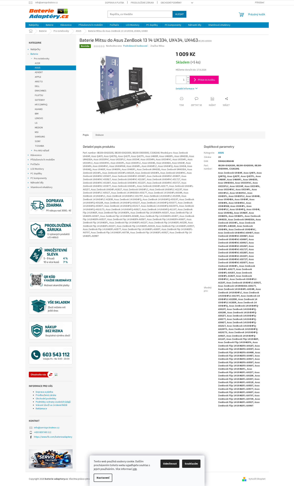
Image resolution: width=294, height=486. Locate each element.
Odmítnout (170, 464)
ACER (37, 63)
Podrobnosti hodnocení (135, 46)
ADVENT (39, 72)
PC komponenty (39, 178)
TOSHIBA (39, 146)
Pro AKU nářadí (41, 150)
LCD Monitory (37, 169)
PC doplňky (36, 173)
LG (36, 123)
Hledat (179, 14)
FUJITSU (39, 95)
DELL (37, 86)
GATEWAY (40, 100)
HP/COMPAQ (41, 104)
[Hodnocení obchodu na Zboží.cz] (41, 374)
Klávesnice (36, 155)
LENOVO (39, 118)
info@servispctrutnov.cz (46, 427)
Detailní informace (185, 88)
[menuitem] (33, 25)
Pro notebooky (41, 58)
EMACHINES (40, 90)
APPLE (38, 77)
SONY (38, 141)
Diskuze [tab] (100, 135)
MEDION (39, 127)
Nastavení (103, 478)
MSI (36, 132)
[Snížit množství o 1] (188, 82)
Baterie (34, 54)
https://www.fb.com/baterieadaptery (53, 437)
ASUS (37, 67)
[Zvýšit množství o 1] (188, 78)
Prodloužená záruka (142, 2)
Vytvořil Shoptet (257, 479)
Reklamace (41, 408)
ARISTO (39, 81)
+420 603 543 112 (42, 432)
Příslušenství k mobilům (43, 159)
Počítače (35, 164)
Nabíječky (36, 49)
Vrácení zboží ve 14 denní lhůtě (51, 405)
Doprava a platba (114, 2)
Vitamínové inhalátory (42, 187)
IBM (36, 113)
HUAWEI (39, 109)
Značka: (157, 46)
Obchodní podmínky (171, 2)
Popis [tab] (86, 135)
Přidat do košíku (206, 79)
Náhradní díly (37, 182)
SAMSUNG (40, 136)
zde (135, 469)
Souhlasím (191, 464)
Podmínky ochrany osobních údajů (53, 402)
